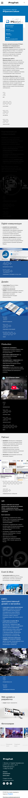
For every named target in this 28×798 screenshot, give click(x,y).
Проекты (5, 771)
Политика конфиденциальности (11, 797)
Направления (6, 773)
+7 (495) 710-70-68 (8, 768)
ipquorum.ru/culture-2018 (12, 39)
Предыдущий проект (9, 745)
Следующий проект (17, 745)
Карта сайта (6, 775)
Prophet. (10, 794)
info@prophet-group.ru (8, 766)
